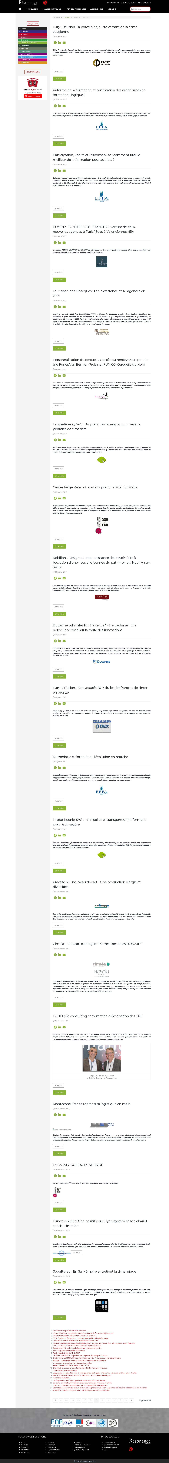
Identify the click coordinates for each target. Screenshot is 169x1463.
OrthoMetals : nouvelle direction (65, 1370)
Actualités (24, 34)
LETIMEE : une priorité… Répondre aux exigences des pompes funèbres (80, 1355)
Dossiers (24, 37)
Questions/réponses (81, 1450)
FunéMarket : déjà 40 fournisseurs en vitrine (69, 1331)
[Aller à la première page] (55, 1400)
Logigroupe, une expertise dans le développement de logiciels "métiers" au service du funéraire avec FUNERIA (94, 1373)
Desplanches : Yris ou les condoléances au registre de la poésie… (77, 1348)
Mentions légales (129, 3)
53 (120, 1400)
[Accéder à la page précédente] (61, 1400)
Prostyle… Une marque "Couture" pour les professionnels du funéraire (79, 1360)
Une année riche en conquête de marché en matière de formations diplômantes (83, 1333)
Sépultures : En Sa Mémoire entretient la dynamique (94, 1271)
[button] (55, 42)
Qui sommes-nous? (113, 3)
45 (72, 1400)
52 (114, 1400)
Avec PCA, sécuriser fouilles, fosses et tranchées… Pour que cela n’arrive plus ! (82, 1375)
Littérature (25, 62)
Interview (24, 31)
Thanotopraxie (79, 1447)
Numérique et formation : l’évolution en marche (90, 757)
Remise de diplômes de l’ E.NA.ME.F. (66, 1353)
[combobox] (140, 9)
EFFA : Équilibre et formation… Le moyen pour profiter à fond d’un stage (80, 1338)
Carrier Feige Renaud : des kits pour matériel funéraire (95, 487)
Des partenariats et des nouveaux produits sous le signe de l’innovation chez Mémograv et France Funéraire (94, 1343)
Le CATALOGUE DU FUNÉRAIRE (78, 1165)
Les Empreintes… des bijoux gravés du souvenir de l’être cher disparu (79, 1380)
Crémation (25, 45)
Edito (23, 1442)
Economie (24, 40)
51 (108, 1400)
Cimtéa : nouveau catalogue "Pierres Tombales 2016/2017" (97, 944)
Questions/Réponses (28, 57)
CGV (105, 1450)
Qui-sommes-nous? (111, 1445)
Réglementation (27, 54)
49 (96, 1400)
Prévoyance (25, 48)
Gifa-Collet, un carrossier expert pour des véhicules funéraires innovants (80, 1368)
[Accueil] (20, 9)
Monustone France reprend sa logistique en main (91, 1104)
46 (78, 1400)
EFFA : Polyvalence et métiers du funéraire (69, 1350)
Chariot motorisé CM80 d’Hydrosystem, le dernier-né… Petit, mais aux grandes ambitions (87, 1358)
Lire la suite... (59, 79)
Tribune (24, 28)
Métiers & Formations (29, 43)
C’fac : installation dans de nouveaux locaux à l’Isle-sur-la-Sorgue (77, 1345)
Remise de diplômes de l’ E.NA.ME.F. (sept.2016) (71, 1365)
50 (102, 1400)
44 (66, 1400)
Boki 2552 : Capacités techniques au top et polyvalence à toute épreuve (80, 1385)
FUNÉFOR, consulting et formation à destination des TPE (97, 1016)
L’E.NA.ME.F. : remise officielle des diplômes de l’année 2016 (75, 1340)
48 (90, 1400)
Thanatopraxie (26, 51)
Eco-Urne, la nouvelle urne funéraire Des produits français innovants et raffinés (82, 1383)
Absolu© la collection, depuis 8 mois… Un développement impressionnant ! (81, 1390)
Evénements (25, 60)
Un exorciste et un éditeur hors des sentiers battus (72, 1363)
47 (84, 1400)
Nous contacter (144, 3)
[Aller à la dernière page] (131, 1400)
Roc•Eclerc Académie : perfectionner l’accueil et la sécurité (74, 1336)
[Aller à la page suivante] (126, 1400)
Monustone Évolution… (61, 1378)
